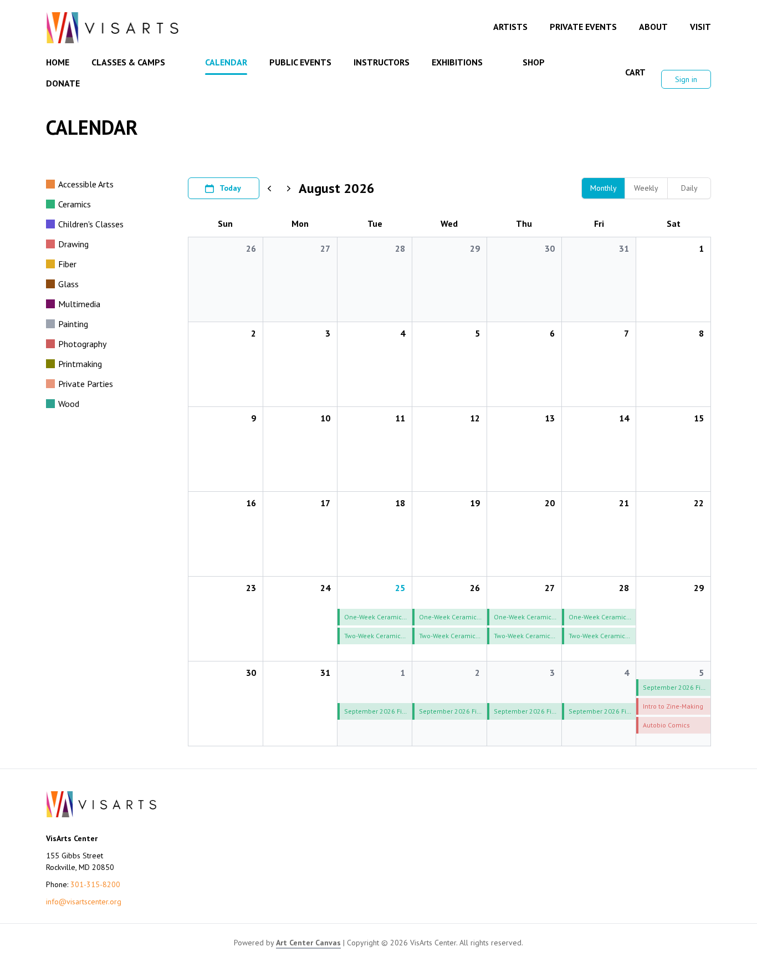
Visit (700, 26)
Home (57, 62)
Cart (635, 72)
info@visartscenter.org (83, 902)
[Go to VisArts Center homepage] (112, 27)
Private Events (583, 26)
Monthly (603, 188)
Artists (510, 26)
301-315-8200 (95, 884)
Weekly (646, 188)
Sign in (686, 79)
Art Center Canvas (308, 943)
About (653, 26)
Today (230, 188)
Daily (689, 188)
